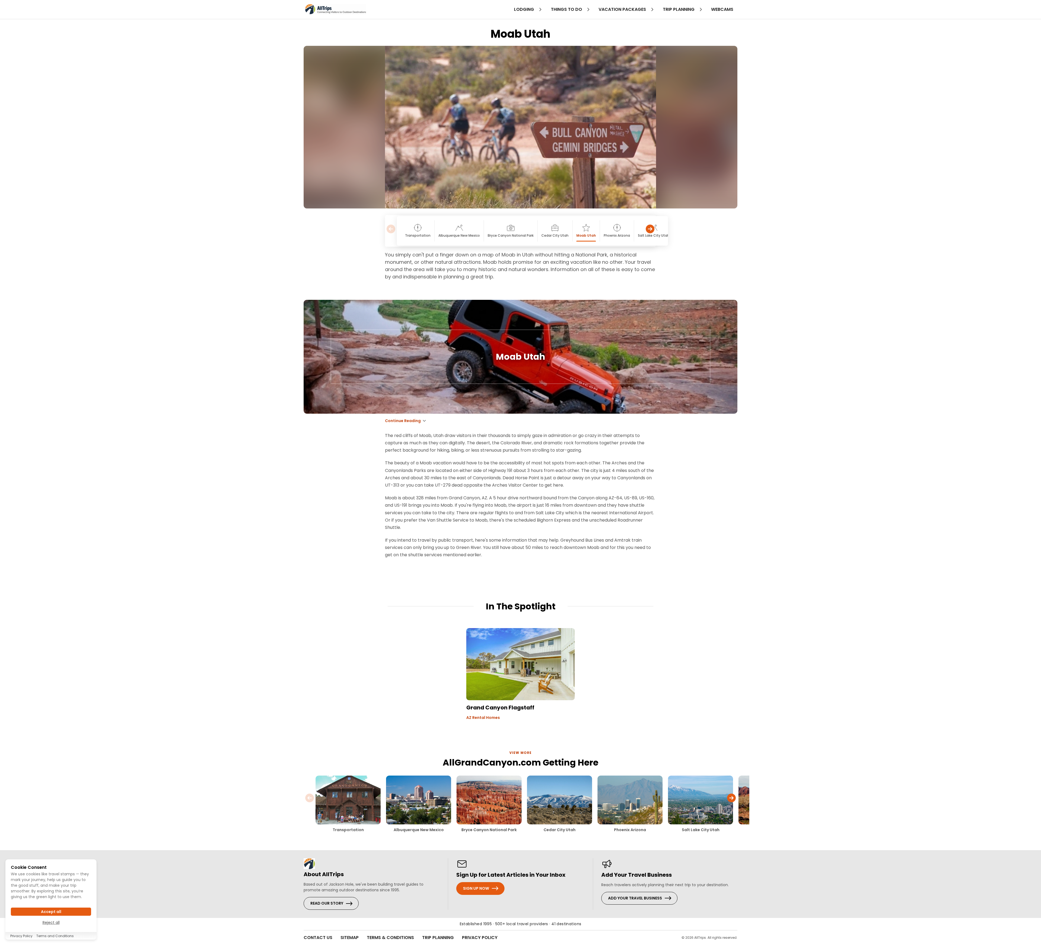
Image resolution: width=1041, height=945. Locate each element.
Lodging (524, 9)
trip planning (679, 9)
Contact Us (318, 937)
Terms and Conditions (55, 936)
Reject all (51, 922)
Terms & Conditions (390, 937)
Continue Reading (403, 420)
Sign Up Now (476, 888)
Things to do (567, 9)
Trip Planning (438, 937)
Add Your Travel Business (635, 898)
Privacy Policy (479, 937)
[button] (650, 230)
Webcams (722, 9)
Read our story (326, 903)
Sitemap (349, 937)
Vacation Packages (623, 9)
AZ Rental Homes (483, 717)
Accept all (51, 911)
